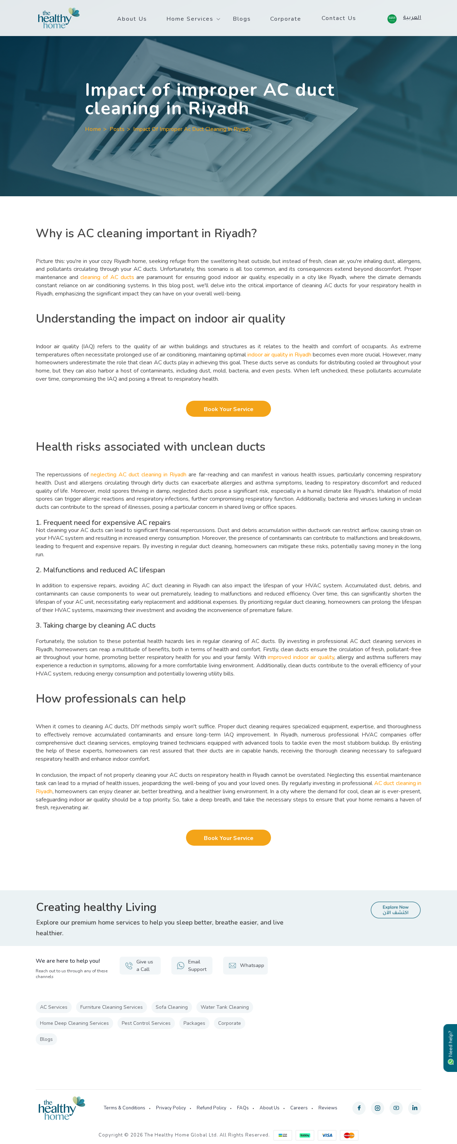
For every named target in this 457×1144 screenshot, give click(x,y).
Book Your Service (228, 409)
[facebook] (359, 1108)
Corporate (285, 19)
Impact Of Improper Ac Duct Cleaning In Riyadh (191, 129)
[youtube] (396, 1108)
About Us (132, 19)
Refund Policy (211, 1108)
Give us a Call (144, 965)
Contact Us (339, 18)
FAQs (243, 1108)
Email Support (197, 965)
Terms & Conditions (124, 1108)
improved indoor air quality (301, 657)
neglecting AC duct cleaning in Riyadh (138, 475)
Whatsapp (252, 965)
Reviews (327, 1108)
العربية (412, 18)
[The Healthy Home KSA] (59, 18)
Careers (299, 1108)
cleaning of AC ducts (107, 277)
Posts (117, 129)
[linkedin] (414, 1108)
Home (93, 129)
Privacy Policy (171, 1108)
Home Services (190, 19)
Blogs (242, 19)
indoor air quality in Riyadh (279, 355)
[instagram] (377, 1108)
